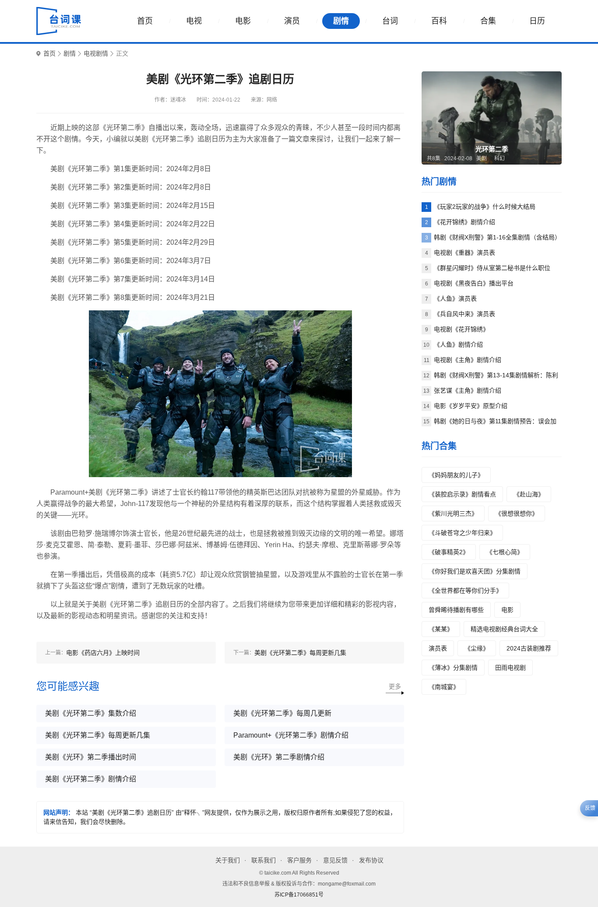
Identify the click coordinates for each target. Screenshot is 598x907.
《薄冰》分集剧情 (453, 667)
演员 (292, 21)
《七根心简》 (504, 551)
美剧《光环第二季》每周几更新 (282, 713)
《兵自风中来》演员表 (464, 313)
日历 (537, 21)
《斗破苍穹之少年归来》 (462, 532)
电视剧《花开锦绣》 (461, 329)
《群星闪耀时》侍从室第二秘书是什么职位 (492, 267)
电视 (194, 21)
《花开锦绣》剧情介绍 (464, 221)
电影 (243, 21)
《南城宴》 (444, 686)
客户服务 (299, 860)
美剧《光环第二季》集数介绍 (90, 713)
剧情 (341, 21)
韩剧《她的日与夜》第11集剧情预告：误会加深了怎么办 (495, 423)
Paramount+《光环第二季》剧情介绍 (290, 735)
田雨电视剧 (510, 667)
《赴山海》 (529, 494)
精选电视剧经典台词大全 (504, 629)
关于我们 (227, 860)
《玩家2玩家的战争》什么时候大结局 (484, 206)
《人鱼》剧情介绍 (458, 344)
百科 (439, 21)
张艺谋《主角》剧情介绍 (467, 390)
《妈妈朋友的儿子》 (456, 474)
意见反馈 (335, 860)
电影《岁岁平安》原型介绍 (470, 405)
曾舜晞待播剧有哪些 (456, 609)
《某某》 (441, 629)
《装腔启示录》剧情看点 (462, 494)
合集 (488, 21)
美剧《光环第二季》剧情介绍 (90, 779)
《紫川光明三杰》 (453, 513)
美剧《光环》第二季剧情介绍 (278, 757)
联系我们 (263, 860)
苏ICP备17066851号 (299, 895)
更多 (395, 686)
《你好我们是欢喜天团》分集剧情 (475, 571)
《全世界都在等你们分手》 (465, 590)
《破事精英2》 (449, 551)
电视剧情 (96, 53)
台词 (390, 21)
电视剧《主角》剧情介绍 (467, 359)
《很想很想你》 (516, 513)
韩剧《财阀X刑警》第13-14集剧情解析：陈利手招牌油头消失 (496, 377)
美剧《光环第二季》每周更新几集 (97, 735)
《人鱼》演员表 (455, 298)
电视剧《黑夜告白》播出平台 (474, 283)
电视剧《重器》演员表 (464, 252)
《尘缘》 (476, 648)
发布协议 (371, 860)
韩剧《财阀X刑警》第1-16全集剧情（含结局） (497, 237)
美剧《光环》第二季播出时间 (90, 757)
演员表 (438, 648)
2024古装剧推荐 (529, 648)
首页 (145, 21)
